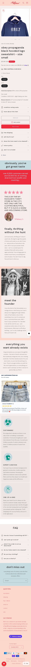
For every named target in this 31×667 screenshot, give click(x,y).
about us (5, 604)
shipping (5, 597)
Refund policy (14, 661)
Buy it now (15, 126)
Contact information (16, 663)
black (5, 86)
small (5, 80)
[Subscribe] (26, 581)
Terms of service (21, 661)
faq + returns (6, 600)
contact (5, 608)
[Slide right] (19, 39)
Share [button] (4, 155)
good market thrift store (15, 659)
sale (4, 612)
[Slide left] (12, 39)
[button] (3, 3)
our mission (6, 593)
